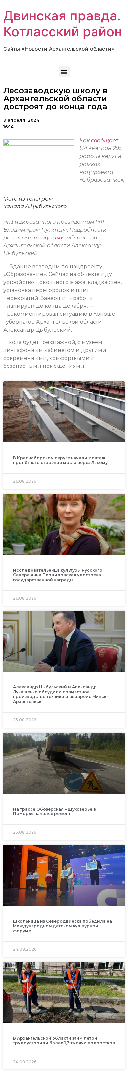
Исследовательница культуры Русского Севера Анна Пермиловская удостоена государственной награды (57, 575)
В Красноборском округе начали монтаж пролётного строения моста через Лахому (60, 460)
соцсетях (51, 238)
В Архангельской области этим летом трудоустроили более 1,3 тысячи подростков (64, 1040)
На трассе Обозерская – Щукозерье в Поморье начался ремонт (54, 811)
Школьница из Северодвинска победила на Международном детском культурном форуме (62, 926)
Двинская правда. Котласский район (62, 24)
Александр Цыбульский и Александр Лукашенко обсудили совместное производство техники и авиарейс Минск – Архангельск (61, 694)
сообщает (104, 140)
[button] (64, 71)
